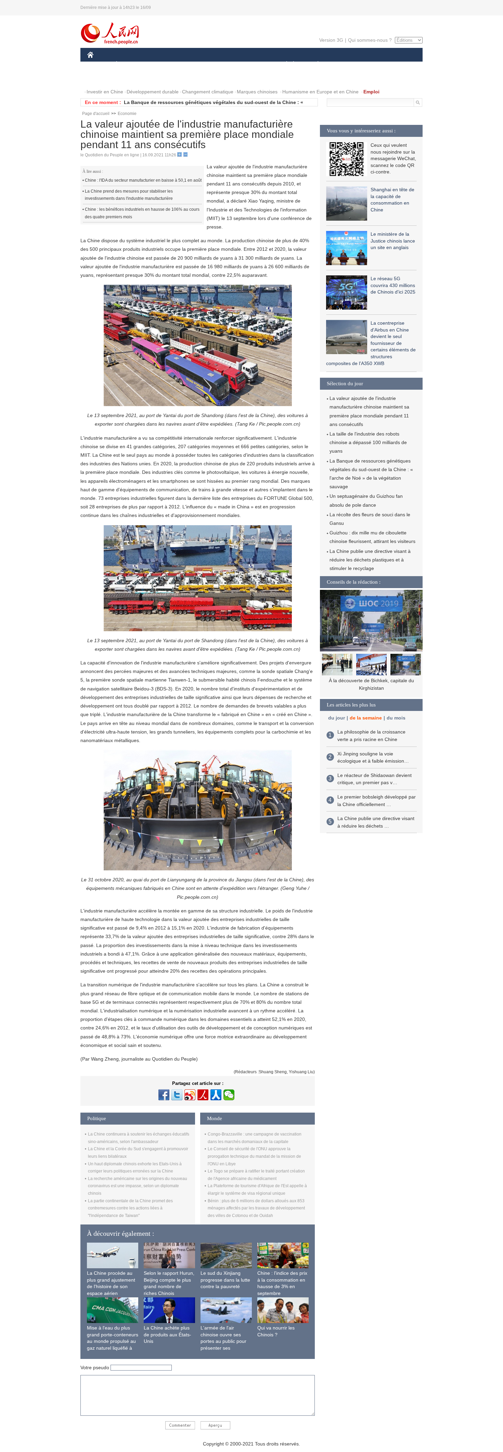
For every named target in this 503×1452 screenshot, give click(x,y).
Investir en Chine (105, 91)
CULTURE (252, 64)
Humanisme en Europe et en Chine (320, 91)
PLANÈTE (314, 64)
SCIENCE (221, 64)
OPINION (102, 78)
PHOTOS (131, 78)
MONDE (161, 64)
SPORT (342, 64)
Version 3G (331, 40)
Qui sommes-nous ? (370, 40)
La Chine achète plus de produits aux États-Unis (167, 1334)
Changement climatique (207, 91)
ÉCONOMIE (129, 64)
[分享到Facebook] (163, 1094)
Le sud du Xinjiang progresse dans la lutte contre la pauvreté (225, 1279)
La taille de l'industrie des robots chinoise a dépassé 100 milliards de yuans (368, 442)
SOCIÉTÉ (283, 64)
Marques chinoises (257, 91)
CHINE (99, 64)
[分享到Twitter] (176, 1094)
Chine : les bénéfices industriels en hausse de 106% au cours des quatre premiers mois (142, 213)
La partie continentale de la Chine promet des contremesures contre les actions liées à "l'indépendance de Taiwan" (130, 1208)
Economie (127, 113)
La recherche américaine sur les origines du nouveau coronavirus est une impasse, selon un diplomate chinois (137, 1186)
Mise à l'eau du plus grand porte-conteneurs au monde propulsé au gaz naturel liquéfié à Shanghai (112, 1341)
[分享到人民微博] (202, 1094)
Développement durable (153, 91)
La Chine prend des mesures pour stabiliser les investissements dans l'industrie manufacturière (129, 195)
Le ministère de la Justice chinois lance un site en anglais (393, 240)
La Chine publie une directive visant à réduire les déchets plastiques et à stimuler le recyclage (370, 559)
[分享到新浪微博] (189, 1094)
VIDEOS (159, 78)
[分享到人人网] (215, 1094)
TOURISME (372, 64)
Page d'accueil (95, 113)
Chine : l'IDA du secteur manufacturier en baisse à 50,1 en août (143, 180)
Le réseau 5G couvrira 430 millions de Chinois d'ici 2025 (393, 285)
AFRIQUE (190, 64)
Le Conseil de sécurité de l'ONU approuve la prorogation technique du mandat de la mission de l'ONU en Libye (254, 1156)
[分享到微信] (228, 1094)
